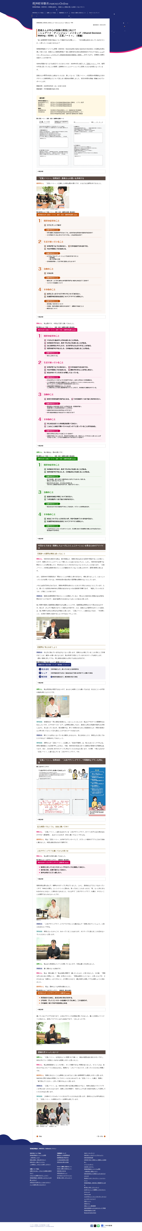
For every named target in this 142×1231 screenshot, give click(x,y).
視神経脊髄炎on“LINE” (90, 1210)
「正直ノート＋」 (91, 64)
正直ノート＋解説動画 (90, 1206)
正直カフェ (87, 1203)
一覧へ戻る (99, 1136)
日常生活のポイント (62, 1173)
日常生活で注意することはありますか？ (40, 1182)
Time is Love (87, 1194)
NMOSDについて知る (38, 12)
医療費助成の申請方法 (63, 1157)
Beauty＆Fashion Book (90, 1212)
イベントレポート (88, 1164)
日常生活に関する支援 (63, 1162)
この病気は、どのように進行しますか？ (40, 1164)
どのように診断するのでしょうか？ (39, 1175)
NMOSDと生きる (61, 1171)
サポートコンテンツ (94, 12)
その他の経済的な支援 (63, 1160)
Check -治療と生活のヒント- (78, 12)
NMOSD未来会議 (88, 1157)
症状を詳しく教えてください (37, 1162)
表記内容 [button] (41, 171)
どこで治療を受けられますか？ (38, 1184)
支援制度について (63, 12)
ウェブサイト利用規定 (34, 1225)
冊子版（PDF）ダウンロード (64, 1178)
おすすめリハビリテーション (64, 1175)
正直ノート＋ (87, 1201)
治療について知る (51, 12)
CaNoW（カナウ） (89, 1166)
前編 (40, 1136)
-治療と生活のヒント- (64, 1168)
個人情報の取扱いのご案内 (44, 1225)
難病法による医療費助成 (63, 1155)
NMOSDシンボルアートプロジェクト (93, 1155)
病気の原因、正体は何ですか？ (38, 1160)
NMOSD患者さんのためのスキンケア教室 (95, 1208)
